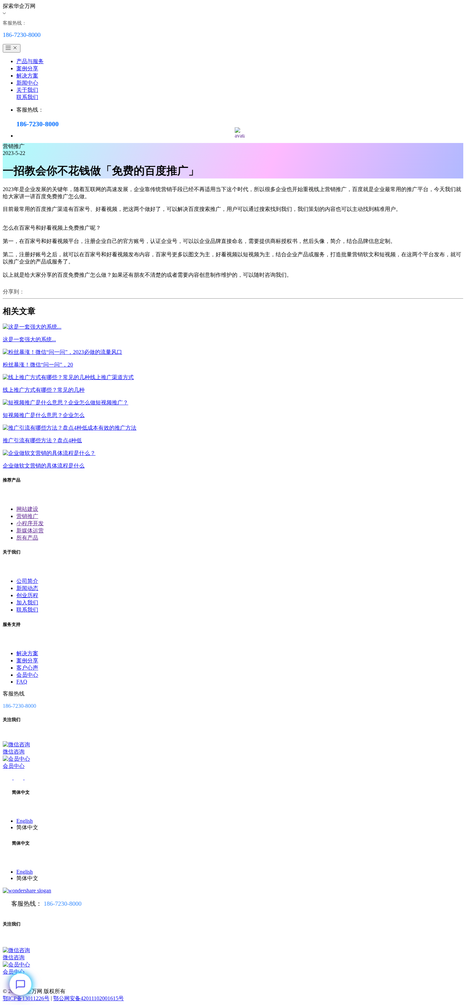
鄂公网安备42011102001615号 (88, 998)
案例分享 (27, 68)
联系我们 (27, 97)
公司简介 (27, 581)
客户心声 (27, 668)
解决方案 (27, 75)
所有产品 (27, 538)
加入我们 (27, 602)
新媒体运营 (30, 530)
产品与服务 (30, 61)
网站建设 (27, 509)
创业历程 (27, 595)
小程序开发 (30, 523)
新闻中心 (27, 83)
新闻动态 (27, 588)
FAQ (21, 682)
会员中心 (27, 675)
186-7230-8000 (63, 903)
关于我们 (27, 90)
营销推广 (27, 516)
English (24, 821)
